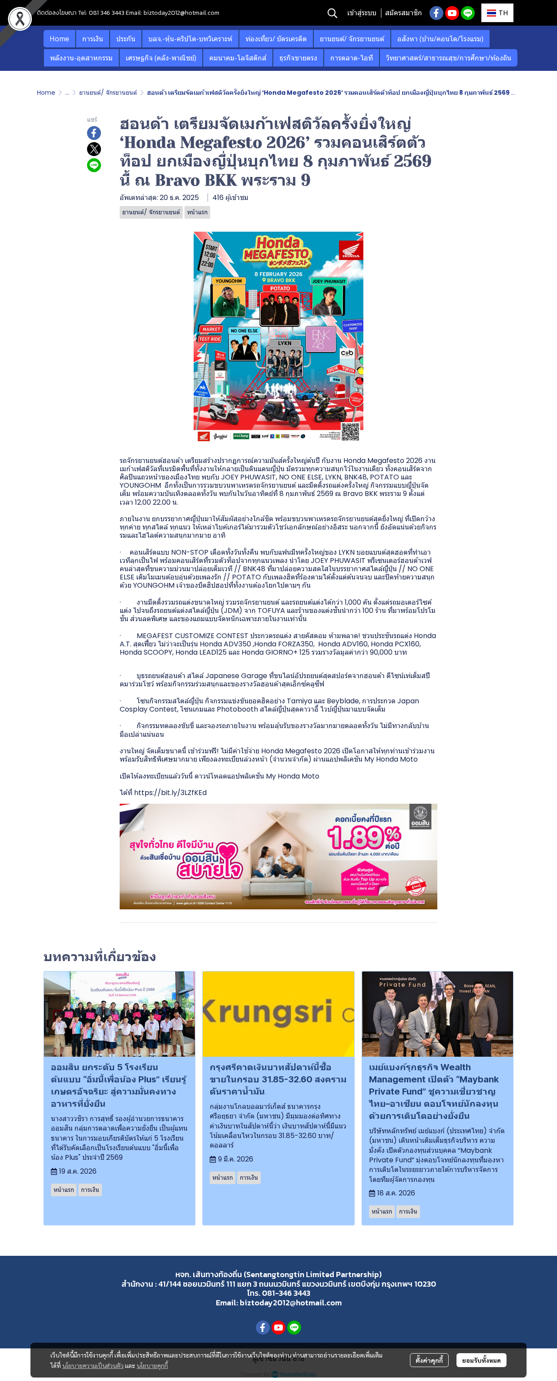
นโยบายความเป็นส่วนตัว (93, 1365)
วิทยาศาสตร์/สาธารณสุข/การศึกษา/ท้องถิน (448, 58)
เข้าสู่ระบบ (361, 13)
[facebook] (436, 13)
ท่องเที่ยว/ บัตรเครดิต (276, 38)
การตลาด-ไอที (351, 58)
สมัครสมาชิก (403, 13)
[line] (468, 13)
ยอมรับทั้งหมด (481, 1360)
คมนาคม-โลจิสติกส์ (237, 58)
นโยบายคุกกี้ (152, 1365)
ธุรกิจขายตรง (298, 58)
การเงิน (92, 38)
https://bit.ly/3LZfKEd (170, 793)
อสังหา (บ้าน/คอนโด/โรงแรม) (440, 38)
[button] (332, 13)
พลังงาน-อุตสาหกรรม (81, 58)
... (67, 92)
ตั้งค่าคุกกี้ (429, 1360)
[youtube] (452, 13)
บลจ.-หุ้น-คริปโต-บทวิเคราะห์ (190, 38)
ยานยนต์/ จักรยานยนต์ (352, 38)
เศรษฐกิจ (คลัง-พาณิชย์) (161, 58)
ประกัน (125, 38)
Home (59, 38)
